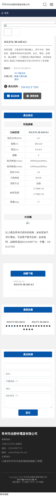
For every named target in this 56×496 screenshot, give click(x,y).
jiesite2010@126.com (18, 452)
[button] (6, 326)
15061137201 (8, 444)
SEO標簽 (40, 482)
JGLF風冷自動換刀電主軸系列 (20, 76)
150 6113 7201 (30, 87)
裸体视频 (4, 494)
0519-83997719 (15, 448)
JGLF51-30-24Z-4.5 (24, 284)
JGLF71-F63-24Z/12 (16, 322)
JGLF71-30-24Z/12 (40, 322)
